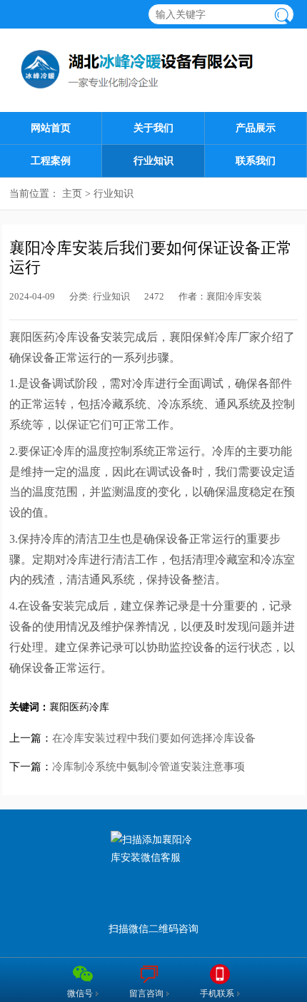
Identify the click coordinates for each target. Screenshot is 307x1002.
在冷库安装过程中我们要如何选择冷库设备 (154, 738)
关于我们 (153, 128)
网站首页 (51, 128)
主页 (72, 193)
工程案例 (51, 160)
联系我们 (256, 160)
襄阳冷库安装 (234, 297)
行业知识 (153, 160)
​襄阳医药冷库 (79, 707)
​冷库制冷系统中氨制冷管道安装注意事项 (148, 766)
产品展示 (256, 128)
